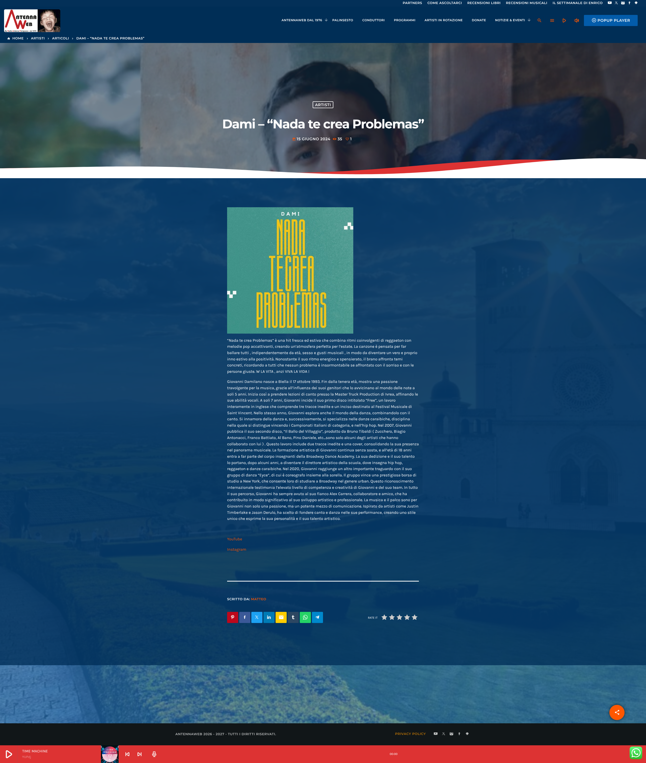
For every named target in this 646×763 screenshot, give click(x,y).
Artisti (323, 104)
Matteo (258, 599)
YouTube (234, 539)
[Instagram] (623, 3)
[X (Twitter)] (616, 3)
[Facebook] (630, 3)
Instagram (236, 549)
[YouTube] (610, 3)
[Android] (636, 3)
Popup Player (610, 20)
